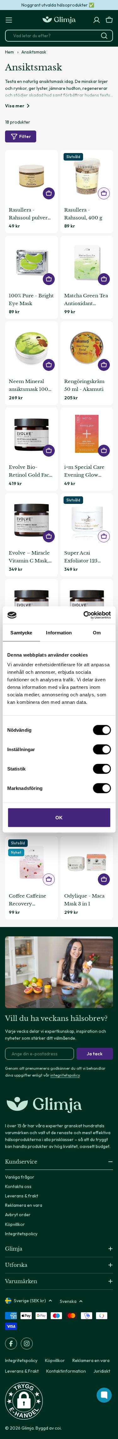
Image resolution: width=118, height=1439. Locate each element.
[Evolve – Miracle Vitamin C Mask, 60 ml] (31, 519)
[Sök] (104, 35)
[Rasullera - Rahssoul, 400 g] (86, 176)
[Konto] (96, 20)
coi (58, 1428)
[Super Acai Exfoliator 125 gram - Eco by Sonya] (86, 519)
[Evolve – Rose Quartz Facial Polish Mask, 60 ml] (86, 605)
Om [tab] (97, 632)
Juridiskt (101, 1371)
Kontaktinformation (66, 1371)
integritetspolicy (65, 1075)
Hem (9, 52)
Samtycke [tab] (21, 632)
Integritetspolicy (21, 1360)
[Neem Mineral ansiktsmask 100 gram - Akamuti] (31, 347)
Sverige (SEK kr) (30, 1300)
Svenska (68, 1301)
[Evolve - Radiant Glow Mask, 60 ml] (31, 605)
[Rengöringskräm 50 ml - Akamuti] (86, 347)
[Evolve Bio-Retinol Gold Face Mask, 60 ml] (31, 433)
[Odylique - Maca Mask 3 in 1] (86, 862)
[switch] (102, 750)
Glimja (27, 1428)
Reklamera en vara (91, 1360)
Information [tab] (59, 632)
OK (59, 817)
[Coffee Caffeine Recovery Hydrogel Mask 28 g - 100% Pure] (31, 862)
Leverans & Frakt (22, 1371)
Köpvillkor (55, 1360)
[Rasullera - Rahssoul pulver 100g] (31, 176)
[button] (24, 1401)
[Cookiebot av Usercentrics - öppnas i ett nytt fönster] (84, 615)
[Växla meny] (9, 20)
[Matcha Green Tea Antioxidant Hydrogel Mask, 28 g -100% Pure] (86, 262)
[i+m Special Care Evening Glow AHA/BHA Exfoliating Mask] (86, 433)
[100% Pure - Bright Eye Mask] (31, 262)
